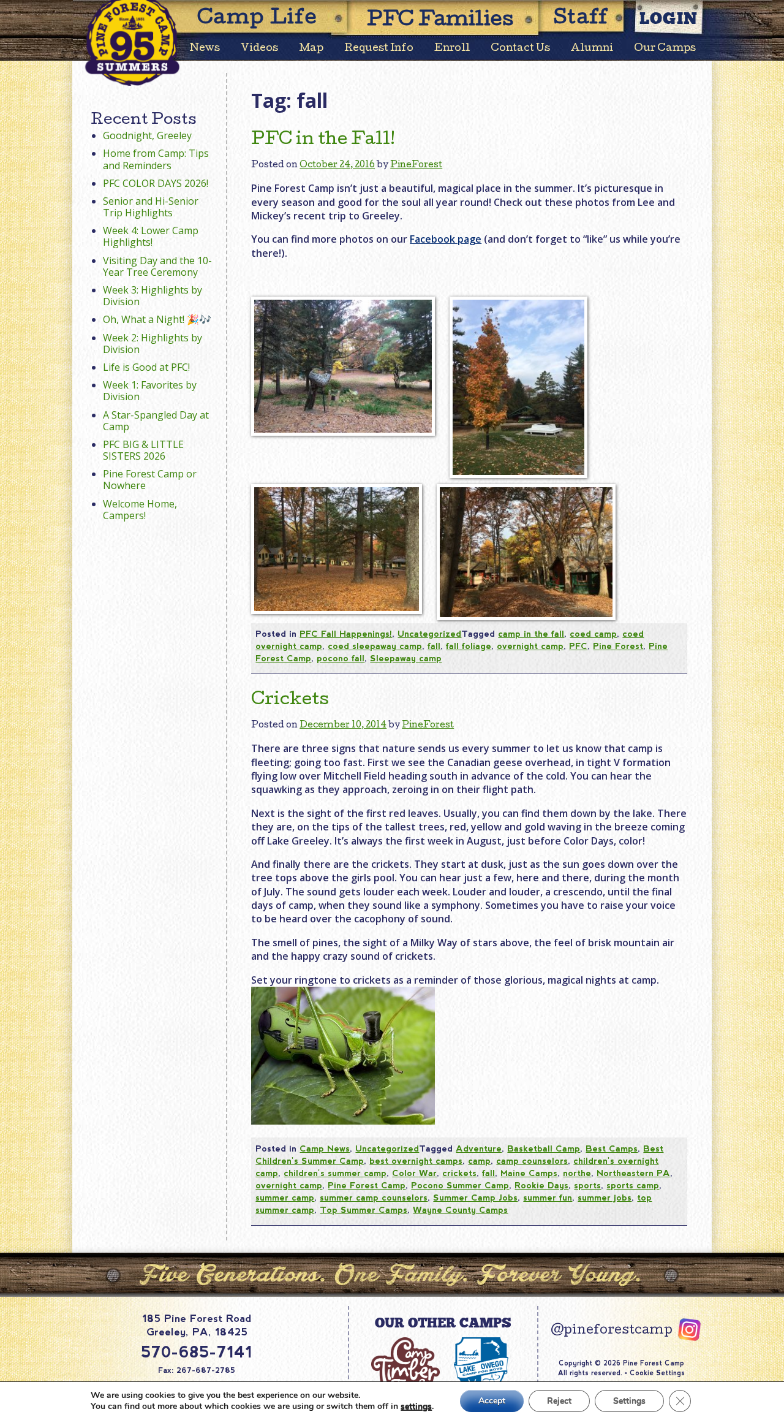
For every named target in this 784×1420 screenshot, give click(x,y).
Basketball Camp (543, 1148)
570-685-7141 (196, 1352)
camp (479, 1161)
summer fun (547, 1197)
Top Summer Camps (363, 1210)
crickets (459, 1173)
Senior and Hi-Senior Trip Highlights (150, 206)
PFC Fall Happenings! (346, 634)
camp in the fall (531, 634)
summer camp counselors (374, 1197)
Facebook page (445, 239)
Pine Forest (618, 646)
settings (416, 1406)
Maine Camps (528, 1173)
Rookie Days (541, 1185)
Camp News (325, 1148)
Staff (581, 19)
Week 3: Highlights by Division (152, 295)
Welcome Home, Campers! (140, 509)
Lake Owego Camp (481, 1371)
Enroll (452, 49)
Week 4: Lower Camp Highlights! (150, 236)
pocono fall (340, 658)
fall (434, 646)
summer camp (284, 1197)
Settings (629, 1401)
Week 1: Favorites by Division (150, 390)
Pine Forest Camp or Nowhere (150, 479)
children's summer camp (335, 1173)
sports (587, 1185)
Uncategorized (429, 634)
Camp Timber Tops (405, 1371)
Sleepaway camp (406, 658)
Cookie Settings (657, 1372)
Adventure (479, 1148)
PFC (578, 646)
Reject (559, 1401)
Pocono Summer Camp (460, 1185)
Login (668, 18)
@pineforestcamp (612, 1331)
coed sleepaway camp (375, 646)
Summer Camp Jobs (475, 1197)
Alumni (592, 49)
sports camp (632, 1185)
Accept (491, 1401)
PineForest (416, 165)
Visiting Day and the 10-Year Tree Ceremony (157, 266)
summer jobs (604, 1197)
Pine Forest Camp (366, 1185)
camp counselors (532, 1161)
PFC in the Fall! (323, 140)
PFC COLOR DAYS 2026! (155, 183)
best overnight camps (415, 1161)
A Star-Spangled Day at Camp (156, 420)
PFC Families (440, 21)
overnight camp (530, 646)
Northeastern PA (633, 1173)
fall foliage (468, 646)
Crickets (290, 700)
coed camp (593, 634)
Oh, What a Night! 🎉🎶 (157, 319)
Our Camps (665, 49)
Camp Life (257, 19)
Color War (414, 1173)
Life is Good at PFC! (146, 367)
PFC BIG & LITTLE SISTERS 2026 (143, 450)
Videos (259, 49)
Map (311, 49)
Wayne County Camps (460, 1210)
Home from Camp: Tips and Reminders (156, 159)
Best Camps (612, 1148)
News (205, 49)
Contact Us (520, 49)
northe (577, 1173)
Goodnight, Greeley (147, 135)
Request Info (378, 49)
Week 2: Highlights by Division (152, 343)
